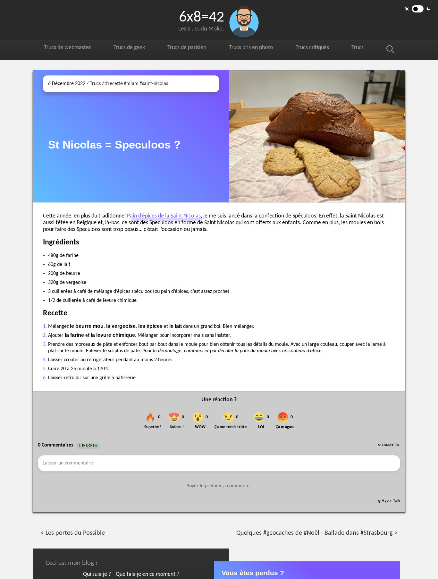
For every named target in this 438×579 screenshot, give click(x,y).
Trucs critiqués (320, 48)
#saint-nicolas (153, 83)
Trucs (364, 48)
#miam (131, 83)
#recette (114, 83)
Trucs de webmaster (68, 48)
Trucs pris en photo (257, 48)
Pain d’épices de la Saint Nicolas (164, 216)
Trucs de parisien (191, 48)
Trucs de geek (132, 48)
